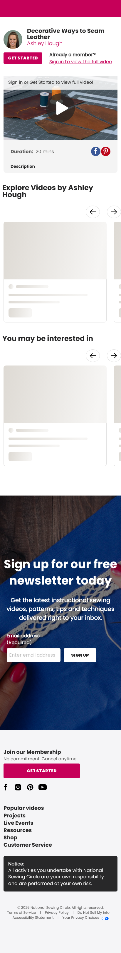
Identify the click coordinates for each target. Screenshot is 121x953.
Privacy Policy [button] (57, 913)
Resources (18, 830)
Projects (15, 815)
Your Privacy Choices (80, 918)
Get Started (43, 82)
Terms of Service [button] (21, 913)
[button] (80, 58)
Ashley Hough (45, 43)
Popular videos (24, 808)
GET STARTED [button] (23, 58)
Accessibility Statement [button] (32, 918)
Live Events (18, 823)
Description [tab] (23, 166)
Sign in (16, 82)
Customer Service (28, 845)
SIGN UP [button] (80, 655)
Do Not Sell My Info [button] (94, 913)
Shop (10, 837)
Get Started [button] (42, 771)
